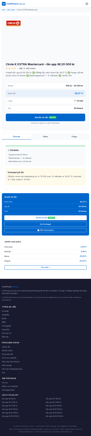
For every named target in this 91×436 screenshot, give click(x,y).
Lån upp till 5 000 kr (9, 406)
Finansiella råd (7, 354)
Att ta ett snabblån (9, 358)
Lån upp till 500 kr (9, 399)
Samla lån (5, 330)
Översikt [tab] (16, 137)
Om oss (5, 383)
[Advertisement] (45, 44)
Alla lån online (7, 351)
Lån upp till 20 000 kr (54, 409)
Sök (3, 373)
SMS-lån (5, 337)
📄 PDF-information (45, 230)
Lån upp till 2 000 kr (9, 402)
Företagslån (6, 326)
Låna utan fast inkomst (10, 362)
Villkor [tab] (45, 137)
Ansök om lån (45, 117)
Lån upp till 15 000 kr (10, 409)
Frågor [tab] (74, 137)
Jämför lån (6, 347)
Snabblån (5, 315)
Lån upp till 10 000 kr (54, 406)
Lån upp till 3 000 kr (53, 402)
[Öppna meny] (87, 4)
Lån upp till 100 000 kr (10, 416)
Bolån (4, 318)
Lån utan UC (6, 333)
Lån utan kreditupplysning (12, 369)
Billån (4, 322)
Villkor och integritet (10, 386)
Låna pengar (7, 365)
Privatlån (5, 311)
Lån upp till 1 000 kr (53, 399)
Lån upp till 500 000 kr (54, 416)
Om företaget (45, 224)
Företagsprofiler (8, 390)
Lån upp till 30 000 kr (10, 413)
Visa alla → (45, 267)
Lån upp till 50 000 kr (54, 413)
